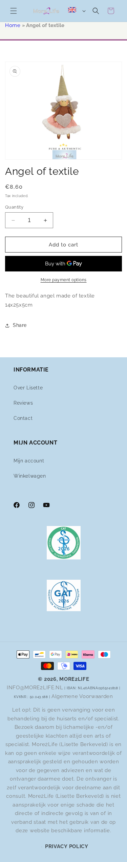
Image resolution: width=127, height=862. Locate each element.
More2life (74, 679)
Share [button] (20, 325)
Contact (23, 418)
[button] (13, 10)
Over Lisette (28, 387)
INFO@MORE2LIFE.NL (35, 688)
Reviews (23, 403)
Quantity (14, 207)
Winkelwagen (30, 476)
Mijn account (29, 460)
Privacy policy (66, 846)
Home (12, 25)
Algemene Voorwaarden (82, 696)
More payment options (64, 280)
